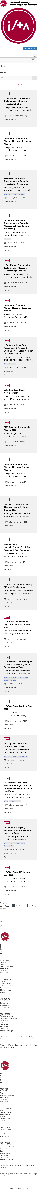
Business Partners (5, 986)
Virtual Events (4, 1005)
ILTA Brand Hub (5, 968)
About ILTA (3, 962)
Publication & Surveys (7, 1016)
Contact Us (3, 970)
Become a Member (6, 984)
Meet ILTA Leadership (7, 966)
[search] (35, 56)
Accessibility (3, 1045)
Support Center (9, 1047)
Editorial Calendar (5, 990)
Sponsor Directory (5, 1026)
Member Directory (5, 1024)
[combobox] (18, 78)
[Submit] (35, 78)
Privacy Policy (28, 1045)
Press (2, 964)
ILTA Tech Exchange (6, 1031)
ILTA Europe (4, 973)
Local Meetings (4, 1007)
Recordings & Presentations (8, 1018)
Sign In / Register (29, 49)
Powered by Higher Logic (18, 1188)
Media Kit (3, 992)
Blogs (1, 1022)
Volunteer (3, 982)
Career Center (4, 1029)
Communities (4, 1020)
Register (6, 123)
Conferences (4, 1003)
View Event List (8, 120)
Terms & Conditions (15, 1045)
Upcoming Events (5, 1001)
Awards (2, 988)
